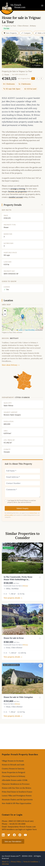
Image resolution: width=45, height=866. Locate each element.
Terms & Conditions (30, 862)
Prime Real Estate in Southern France (17, 792)
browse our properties (17, 191)
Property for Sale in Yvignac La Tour (17, 71)
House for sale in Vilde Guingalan (18, 697)
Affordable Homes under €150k (14, 780)
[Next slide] (41, 558)
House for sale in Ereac (14, 638)
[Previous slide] (4, 558)
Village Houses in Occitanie (13, 761)
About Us (5, 862)
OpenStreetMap (30, 330)
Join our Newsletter (13, 841)
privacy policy (9, 515)
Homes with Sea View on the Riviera (16, 788)
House (6, 74)
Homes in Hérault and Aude (13, 765)
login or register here (27, 829)
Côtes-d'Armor (22, 26)
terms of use (33, 513)
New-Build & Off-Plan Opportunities (16, 803)
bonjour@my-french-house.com (22, 826)
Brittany (33, 26)
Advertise (5, 864)
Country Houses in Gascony (13, 768)
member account (16, 197)
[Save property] (40, 545)
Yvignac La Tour (10, 26)
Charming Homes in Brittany (13, 776)
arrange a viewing (17, 189)
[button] (22, 316)
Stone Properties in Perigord (13, 772)
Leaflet (20, 330)
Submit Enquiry (22, 508)
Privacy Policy (16, 862)
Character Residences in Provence (16, 784)
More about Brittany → (11, 365)
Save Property (11, 33)
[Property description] (40, 577)
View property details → (13, 598)
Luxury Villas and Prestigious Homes (17, 795)
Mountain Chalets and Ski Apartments (17, 799)
